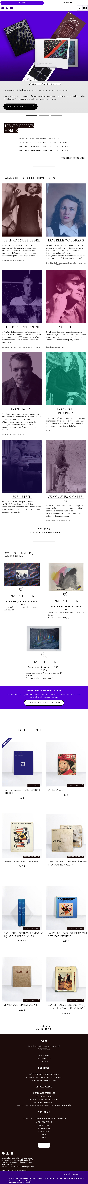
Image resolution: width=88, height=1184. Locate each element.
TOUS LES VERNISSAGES (73, 158)
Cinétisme (34, 501)
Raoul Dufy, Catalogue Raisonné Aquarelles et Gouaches (23, 935)
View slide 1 (31, 115)
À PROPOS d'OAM (44, 1122)
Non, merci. (66, 1174)
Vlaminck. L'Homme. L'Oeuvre (21, 1004)
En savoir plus (27, 1182)
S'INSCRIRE (44, 1055)
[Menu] (79, 8)
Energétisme (9, 422)
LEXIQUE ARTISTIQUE (44, 1102)
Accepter (75, 1174)
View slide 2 (44, 115)
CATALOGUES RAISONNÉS (44, 1093)
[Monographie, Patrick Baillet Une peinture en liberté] (22, 762)
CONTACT (44, 1061)
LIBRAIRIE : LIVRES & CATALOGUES (44, 1099)
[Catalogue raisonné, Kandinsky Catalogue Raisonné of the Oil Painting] (66, 905)
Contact (44, 1145)
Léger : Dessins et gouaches (21, 861)
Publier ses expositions (44, 1080)
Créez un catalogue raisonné (20, 106)
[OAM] (7, 8)
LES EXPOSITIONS (44, 1096)
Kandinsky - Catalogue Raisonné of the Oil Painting (68, 935)
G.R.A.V (7, 504)
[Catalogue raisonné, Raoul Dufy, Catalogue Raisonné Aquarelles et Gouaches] (22, 905)
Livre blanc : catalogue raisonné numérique (44, 1118)
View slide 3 (56, 115)
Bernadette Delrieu (22, 596)
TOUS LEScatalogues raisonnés (44, 531)
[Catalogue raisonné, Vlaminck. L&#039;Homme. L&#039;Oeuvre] (22, 977)
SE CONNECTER (44, 1058)
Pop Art (69, 340)
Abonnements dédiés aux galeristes (44, 1077)
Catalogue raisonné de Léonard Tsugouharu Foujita (67, 863)
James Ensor (55, 789)
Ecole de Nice (80, 334)
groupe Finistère (74, 421)
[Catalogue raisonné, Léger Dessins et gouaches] (22, 834)
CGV (44, 1137)
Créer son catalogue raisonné (44, 1074)
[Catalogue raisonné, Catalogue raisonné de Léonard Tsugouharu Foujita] (66, 834)
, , (41, 139)
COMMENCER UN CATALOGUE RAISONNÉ (44, 703)
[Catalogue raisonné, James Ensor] (66, 762)
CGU (44, 1134)
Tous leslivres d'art (44, 1027)
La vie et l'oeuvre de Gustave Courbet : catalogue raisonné (66, 1006)
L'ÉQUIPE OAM (44, 1125)
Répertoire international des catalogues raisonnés (44, 1105)
